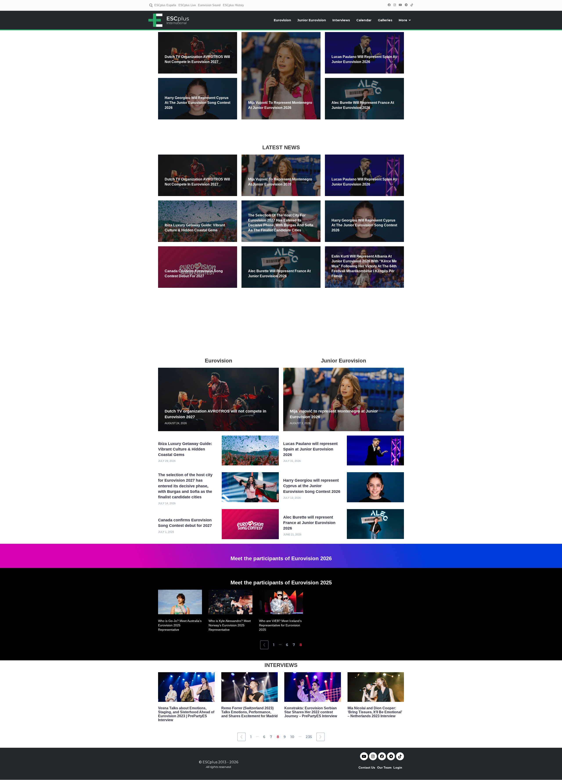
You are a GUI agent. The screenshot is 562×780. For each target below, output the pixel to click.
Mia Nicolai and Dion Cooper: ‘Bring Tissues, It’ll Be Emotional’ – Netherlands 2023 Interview (375, 712)
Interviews (341, 20)
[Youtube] (364, 756)
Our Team (384, 767)
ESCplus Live (187, 5)
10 (292, 737)
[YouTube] (400, 5)
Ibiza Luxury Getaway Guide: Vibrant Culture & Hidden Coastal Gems (185, 449)
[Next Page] (320, 737)
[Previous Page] (264, 645)
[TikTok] (411, 5)
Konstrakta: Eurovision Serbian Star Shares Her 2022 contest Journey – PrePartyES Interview (310, 712)
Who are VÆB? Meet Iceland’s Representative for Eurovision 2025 (280, 625)
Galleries (385, 20)
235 (309, 737)
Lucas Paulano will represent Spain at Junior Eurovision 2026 (310, 449)
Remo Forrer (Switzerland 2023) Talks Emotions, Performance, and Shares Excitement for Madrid (249, 712)
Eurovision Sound (209, 5)
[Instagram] (394, 5)
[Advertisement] (281, 131)
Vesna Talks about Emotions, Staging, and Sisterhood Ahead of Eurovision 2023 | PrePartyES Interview (186, 714)
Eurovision (282, 20)
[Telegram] (406, 5)
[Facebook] (389, 5)
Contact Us (366, 767)
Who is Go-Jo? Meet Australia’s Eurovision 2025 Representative (180, 625)
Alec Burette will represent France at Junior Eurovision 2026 (309, 522)
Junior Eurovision (311, 20)
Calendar (363, 20)
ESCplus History (233, 5)
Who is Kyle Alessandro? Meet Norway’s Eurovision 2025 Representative (230, 625)
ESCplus (210, 762)
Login (397, 767)
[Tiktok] (400, 756)
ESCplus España (165, 5)
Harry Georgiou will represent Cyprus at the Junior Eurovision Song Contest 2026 (197, 103)
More (403, 20)
